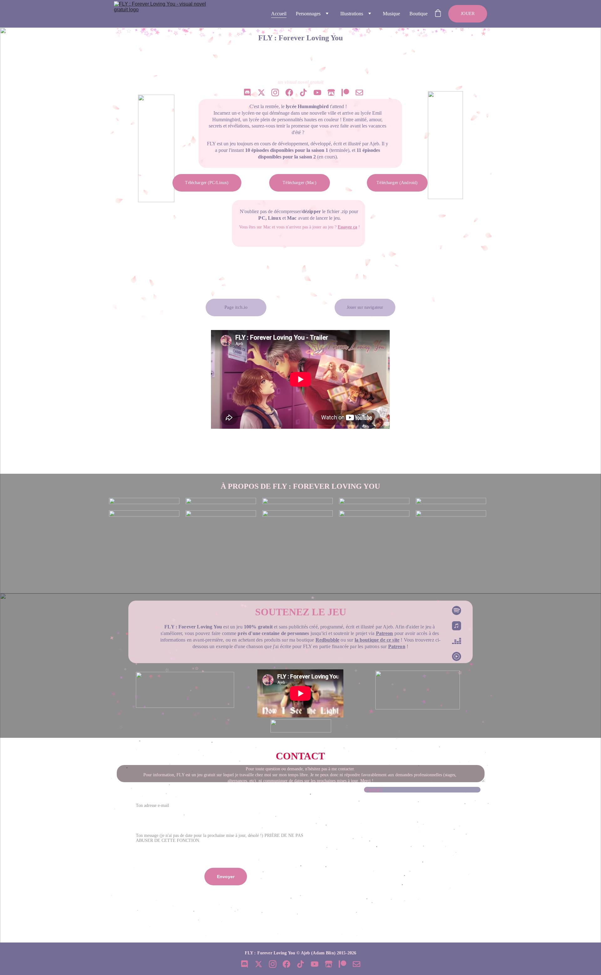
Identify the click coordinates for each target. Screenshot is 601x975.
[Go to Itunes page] (456, 629)
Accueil (278, 13)
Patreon (384, 633)
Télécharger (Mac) (299, 182)
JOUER (468, 13)
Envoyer (226, 876)
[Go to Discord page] (247, 92)
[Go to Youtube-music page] (456, 656)
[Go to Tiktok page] (303, 92)
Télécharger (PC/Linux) (207, 182)
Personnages (308, 13)
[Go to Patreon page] (345, 92)
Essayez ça (347, 227)
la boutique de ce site (377, 639)
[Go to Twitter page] (261, 92)
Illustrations (351, 13)
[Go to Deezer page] (456, 644)
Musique (391, 13)
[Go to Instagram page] (275, 92)
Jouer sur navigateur (365, 307)
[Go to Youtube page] (317, 92)
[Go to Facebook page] (289, 92)
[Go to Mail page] (359, 92)
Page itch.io (236, 307)
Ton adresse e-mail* (151, 793)
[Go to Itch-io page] (331, 92)
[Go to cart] (438, 13)
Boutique (418, 13)
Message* (141, 824)
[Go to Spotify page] (456, 613)
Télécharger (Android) (397, 182)
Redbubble (327, 639)
